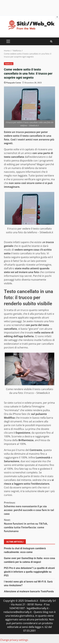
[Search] (51, 41)
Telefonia (8, 64)
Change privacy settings (14, 640)
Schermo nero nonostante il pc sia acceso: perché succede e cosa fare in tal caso (29, 508)
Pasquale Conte (13, 82)
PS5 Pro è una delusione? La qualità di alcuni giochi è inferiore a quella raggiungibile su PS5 (29, 572)
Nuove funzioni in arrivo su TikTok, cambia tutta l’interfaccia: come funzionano (26, 525)
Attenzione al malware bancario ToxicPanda (29, 591)
